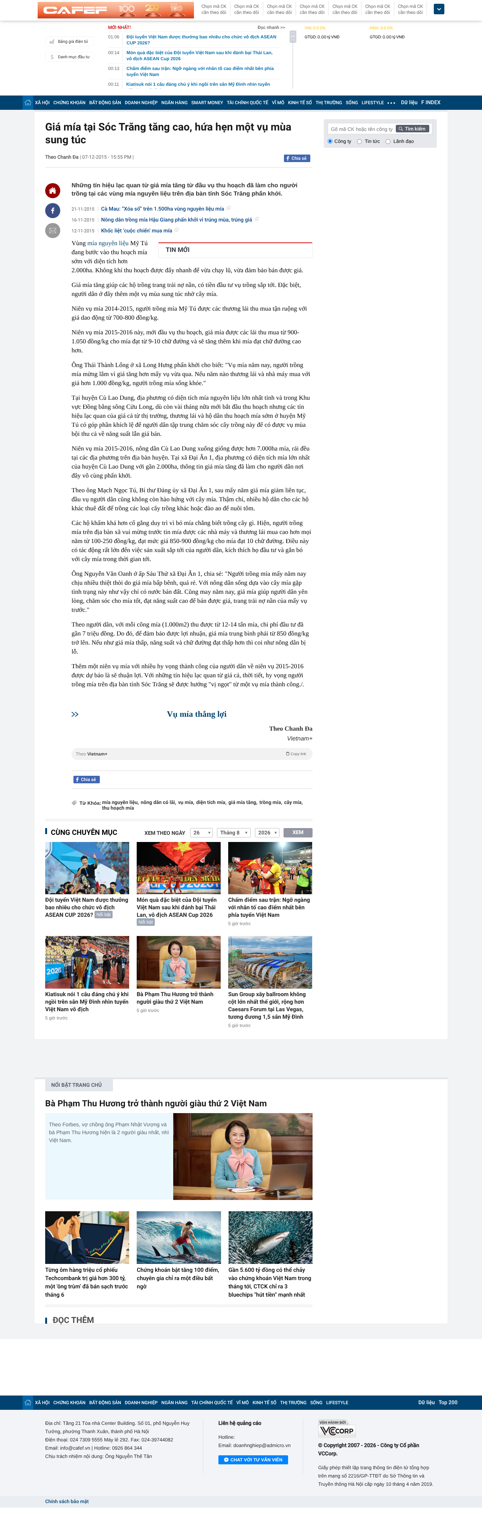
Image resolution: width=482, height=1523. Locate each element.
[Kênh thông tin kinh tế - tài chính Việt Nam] (116, 10)
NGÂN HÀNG (175, 102)
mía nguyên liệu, (120, 802)
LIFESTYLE (373, 102)
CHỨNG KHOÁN (69, 102)
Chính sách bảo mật (66, 1502)
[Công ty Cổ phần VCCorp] (377, 1428)
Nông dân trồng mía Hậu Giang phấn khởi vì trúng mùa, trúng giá (176, 220)
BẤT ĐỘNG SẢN (105, 102)
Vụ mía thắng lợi (196, 714)
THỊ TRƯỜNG (329, 102)
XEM (298, 833)
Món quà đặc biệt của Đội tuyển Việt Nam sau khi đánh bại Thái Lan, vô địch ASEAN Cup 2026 (177, 907)
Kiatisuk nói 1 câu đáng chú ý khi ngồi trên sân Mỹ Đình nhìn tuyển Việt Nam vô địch (87, 1002)
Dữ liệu (409, 103)
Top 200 (448, 1403)
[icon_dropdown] (439, 9)
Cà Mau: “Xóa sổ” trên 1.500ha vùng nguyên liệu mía (162, 209)
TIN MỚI (177, 250)
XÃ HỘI (42, 102)
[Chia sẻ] (52, 210)
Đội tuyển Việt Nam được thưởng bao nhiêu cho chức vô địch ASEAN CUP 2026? (86, 907)
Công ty (342, 141)
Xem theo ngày (165, 833)
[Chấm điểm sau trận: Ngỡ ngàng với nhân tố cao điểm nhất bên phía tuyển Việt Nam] (270, 868)
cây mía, (293, 802)
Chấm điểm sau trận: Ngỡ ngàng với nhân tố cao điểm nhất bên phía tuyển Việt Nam (269, 907)
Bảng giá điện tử (73, 41)
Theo (191, 754)
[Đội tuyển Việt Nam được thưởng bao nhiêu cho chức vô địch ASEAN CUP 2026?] (87, 868)
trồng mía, (270, 802)
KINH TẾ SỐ (300, 102)
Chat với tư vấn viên (256, 1459)
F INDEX (431, 103)
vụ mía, (186, 802)
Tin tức (372, 141)
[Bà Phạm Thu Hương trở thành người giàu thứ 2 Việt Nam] (179, 962)
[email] (52, 230)
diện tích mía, (211, 802)
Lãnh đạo (404, 141)
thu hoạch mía (118, 808)
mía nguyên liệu (108, 243)
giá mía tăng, (243, 802)
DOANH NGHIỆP (141, 102)
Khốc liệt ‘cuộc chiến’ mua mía (136, 231)
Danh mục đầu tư (74, 57)
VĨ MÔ (278, 102)
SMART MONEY (207, 102)
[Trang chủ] (27, 102)
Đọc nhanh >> (271, 27)
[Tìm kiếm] (413, 128)
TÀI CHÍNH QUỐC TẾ (247, 102)
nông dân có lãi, (158, 802)
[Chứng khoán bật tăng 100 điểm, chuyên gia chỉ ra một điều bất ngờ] (179, 1237)
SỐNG (352, 102)
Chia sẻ (299, 158)
